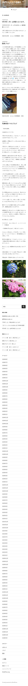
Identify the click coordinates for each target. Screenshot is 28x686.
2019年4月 (4, 616)
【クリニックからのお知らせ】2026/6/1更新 (13, 325)
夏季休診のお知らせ (7, 319)
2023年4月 (4, 472)
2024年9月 (4, 426)
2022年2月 (4, 515)
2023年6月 (4, 466)
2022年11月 (5, 488)
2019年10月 (5, 598)
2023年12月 (5, 451)
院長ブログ (6, 43)
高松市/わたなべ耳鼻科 (11, 2)
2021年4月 (4, 546)
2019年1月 (4, 625)
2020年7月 (4, 573)
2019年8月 (4, 604)
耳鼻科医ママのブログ (9, 123)
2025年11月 (5, 383)
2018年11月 (5, 632)
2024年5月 (4, 436)
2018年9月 (4, 638)
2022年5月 (4, 506)
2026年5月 (4, 368)
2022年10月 (5, 491)
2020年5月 (4, 579)
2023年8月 (4, 460)
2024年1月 (4, 448)
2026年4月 (4, 371)
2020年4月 (4, 582)
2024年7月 (4, 432)
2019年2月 (4, 622)
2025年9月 (4, 390)
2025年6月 (4, 399)
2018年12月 (5, 628)
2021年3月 (4, 549)
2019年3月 (4, 619)
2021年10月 (5, 527)
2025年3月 (4, 408)
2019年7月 (4, 607)
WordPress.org (6, 672)
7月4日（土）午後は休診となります (11, 322)
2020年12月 (5, 558)
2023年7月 (4, 463)
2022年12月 (5, 485)
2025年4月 (4, 405)
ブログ (4, 650)
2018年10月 (5, 635)
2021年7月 (4, 537)
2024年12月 (5, 417)
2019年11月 (5, 595)
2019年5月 (4, 613)
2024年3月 (4, 442)
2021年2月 (4, 552)
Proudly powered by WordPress (9, 682)
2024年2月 (4, 445)
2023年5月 (4, 469)
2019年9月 (4, 601)
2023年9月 (4, 457)
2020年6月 (4, 576)
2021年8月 (4, 533)
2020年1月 (4, 589)
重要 (3, 653)
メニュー (15, 9)
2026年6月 (4, 365)
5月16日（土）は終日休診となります (11, 328)
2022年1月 (4, 518)
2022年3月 (4, 512)
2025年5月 (4, 402)
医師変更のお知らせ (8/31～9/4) (10, 316)
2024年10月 (5, 423)
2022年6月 (4, 503)
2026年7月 (4, 362)
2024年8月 (4, 429)
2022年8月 (4, 497)
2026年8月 (4, 359)
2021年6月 (4, 540)
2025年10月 (5, 386)
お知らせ (4, 647)
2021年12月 (5, 521)
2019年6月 (4, 610)
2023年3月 (4, 475)
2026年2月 (4, 377)
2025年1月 (4, 414)
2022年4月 (4, 509)
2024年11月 (5, 420)
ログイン (4, 662)
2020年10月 (5, 564)
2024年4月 (4, 439)
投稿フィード (5, 665)
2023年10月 (5, 454)
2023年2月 (4, 478)
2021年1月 (4, 555)
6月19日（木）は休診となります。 (13, 22)
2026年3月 (4, 374)
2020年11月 (5, 561)
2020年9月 (4, 567)
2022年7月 (4, 500)
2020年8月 (4, 570)
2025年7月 (4, 396)
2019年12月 (5, 592)
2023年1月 (4, 481)
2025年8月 (4, 393)
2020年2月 (4, 586)
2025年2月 (4, 411)
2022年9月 (4, 494)
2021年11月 (5, 524)
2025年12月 (5, 380)
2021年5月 (4, 543)
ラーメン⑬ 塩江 (6, 337)
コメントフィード (6, 669)
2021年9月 (4, 530)
